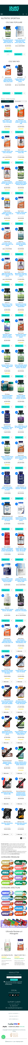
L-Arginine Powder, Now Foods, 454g (21, 152)
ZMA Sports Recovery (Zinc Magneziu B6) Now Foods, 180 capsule (20, 702)
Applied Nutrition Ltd (7, 516)
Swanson (8, 38)
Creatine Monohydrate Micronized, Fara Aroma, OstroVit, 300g (20, 41)
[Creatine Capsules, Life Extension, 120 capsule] (20, 477)
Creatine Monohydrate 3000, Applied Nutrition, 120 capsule (7, 519)
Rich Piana (21, 638)
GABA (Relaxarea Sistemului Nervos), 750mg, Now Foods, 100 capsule (8, 80)
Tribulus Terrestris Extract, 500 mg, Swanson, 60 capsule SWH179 (7, 458)
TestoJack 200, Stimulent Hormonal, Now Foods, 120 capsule (7, 671)
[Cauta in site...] (26, 14)
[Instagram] (18, 995)
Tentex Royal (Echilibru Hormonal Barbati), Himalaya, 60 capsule (7, 397)
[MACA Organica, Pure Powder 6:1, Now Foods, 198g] (20, 111)
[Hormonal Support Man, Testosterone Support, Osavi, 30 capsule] (7, 569)
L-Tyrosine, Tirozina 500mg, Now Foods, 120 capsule (7, 244)
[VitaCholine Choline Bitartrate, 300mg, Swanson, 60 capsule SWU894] (7, 325)
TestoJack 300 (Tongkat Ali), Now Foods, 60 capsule (20, 336)
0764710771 (15, 1006)
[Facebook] (10, 995)
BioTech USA (7, 821)
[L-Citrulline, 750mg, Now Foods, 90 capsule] (20, 203)
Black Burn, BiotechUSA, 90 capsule (7, 823)
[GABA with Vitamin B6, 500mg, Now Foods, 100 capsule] (7, 264)
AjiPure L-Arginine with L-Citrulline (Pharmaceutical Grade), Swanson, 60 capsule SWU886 (21, 763)
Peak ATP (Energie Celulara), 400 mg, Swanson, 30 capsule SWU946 (21, 397)
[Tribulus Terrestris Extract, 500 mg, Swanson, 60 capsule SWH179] (7, 447)
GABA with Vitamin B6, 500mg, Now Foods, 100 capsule (7, 274)
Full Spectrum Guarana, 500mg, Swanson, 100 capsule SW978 (20, 305)
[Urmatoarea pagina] (25, 838)
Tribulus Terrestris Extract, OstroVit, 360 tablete (7, 610)
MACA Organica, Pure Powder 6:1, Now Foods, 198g (21, 122)
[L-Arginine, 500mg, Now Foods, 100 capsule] (7, 141)
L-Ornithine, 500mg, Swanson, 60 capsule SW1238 (21, 244)
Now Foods (8, 77)
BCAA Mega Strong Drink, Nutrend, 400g (7, 793)
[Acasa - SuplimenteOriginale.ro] (14, 8)
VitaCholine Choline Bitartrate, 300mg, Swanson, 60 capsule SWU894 (7, 336)
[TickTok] (15, 995)
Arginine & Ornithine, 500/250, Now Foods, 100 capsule (7, 183)
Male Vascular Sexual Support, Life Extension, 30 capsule (7, 488)
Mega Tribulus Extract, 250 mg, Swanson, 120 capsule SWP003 (21, 427)
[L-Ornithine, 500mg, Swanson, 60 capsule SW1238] (20, 233)
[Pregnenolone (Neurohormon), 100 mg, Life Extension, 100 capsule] (7, 416)
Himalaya (7, 394)
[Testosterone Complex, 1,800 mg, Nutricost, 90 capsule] (20, 508)
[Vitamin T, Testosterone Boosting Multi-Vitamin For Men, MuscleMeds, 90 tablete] (7, 538)
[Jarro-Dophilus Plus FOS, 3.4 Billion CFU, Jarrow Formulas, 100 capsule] (7, 945)
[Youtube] (12, 995)
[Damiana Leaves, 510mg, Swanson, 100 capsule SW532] (7, 355)
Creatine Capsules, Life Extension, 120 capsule (21, 488)
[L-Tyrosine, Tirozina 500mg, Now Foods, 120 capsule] (7, 233)
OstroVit (20, 38)
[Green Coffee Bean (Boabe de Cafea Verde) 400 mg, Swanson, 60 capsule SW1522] (20, 355)
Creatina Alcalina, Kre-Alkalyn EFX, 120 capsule (20, 80)
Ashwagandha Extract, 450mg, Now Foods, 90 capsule (7, 733)
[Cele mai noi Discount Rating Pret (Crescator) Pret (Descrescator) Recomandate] (20, 101)
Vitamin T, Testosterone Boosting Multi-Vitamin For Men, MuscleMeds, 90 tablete (7, 550)
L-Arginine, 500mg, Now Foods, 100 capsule (7, 152)
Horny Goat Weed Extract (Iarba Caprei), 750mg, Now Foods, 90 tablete (7, 702)
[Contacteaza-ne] (19, 14)
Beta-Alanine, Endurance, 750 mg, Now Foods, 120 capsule (21, 274)
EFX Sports (20, 77)
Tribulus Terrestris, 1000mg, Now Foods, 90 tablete (7, 213)
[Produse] (2, 15)
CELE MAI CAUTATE (13, 1016)
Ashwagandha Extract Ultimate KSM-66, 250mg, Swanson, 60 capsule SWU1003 (8, 41)
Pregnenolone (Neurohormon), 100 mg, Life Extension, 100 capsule (7, 427)
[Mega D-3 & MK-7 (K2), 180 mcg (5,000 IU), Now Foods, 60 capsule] (20, 945)
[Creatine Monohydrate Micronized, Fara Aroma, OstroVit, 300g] (20, 31)
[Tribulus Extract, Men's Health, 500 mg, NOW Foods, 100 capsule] (20, 538)
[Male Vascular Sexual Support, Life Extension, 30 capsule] (7, 477)
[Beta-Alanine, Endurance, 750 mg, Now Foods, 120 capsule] (20, 264)
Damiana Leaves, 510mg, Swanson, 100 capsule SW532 (7, 366)
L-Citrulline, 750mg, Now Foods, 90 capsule (21, 213)
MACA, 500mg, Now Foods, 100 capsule (7, 121)
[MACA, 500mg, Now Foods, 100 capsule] (7, 111)
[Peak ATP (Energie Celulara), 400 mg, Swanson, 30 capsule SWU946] (20, 386)
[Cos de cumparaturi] (23, 14)
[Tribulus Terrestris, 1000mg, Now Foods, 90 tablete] (7, 203)
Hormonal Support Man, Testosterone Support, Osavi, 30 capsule (7, 580)
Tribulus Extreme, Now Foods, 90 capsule (20, 671)
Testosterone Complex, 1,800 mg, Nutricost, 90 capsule (20, 519)
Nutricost (20, 516)
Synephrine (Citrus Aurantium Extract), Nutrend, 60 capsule (21, 794)
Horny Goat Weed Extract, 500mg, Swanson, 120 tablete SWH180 (21, 733)
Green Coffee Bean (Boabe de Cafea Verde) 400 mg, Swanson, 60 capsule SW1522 (21, 366)
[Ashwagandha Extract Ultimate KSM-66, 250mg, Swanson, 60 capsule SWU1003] (8, 31)
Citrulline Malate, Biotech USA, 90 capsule (21, 823)
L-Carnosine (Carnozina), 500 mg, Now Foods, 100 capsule (21, 458)
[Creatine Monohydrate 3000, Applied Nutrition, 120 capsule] (7, 508)
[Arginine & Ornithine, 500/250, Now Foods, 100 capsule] (7, 172)
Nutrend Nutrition (7, 760)
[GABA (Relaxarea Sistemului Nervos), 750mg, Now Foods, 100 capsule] (8, 70)
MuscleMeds (7, 547)
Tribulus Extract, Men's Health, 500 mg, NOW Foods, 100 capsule (20, 549)
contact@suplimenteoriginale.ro (14, 1008)
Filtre (8, 101)
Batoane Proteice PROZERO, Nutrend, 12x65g (7, 763)
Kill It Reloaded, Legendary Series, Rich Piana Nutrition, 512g (21, 641)
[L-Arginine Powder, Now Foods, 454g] (20, 141)
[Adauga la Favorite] (8, 54)
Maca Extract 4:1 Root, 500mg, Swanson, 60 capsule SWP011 (7, 305)
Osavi (7, 577)
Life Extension (7, 424)
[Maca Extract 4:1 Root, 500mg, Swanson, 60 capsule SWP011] (7, 294)
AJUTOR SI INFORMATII (13, 1013)
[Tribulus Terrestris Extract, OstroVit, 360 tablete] (7, 600)
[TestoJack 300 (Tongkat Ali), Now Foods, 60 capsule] (20, 325)
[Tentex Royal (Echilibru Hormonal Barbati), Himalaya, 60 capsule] (7, 386)
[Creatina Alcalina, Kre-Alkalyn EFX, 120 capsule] (20, 70)
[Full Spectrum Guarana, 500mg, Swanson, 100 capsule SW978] (20, 294)
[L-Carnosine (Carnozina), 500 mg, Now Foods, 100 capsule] (20, 447)
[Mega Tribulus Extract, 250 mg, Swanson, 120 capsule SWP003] (20, 416)
